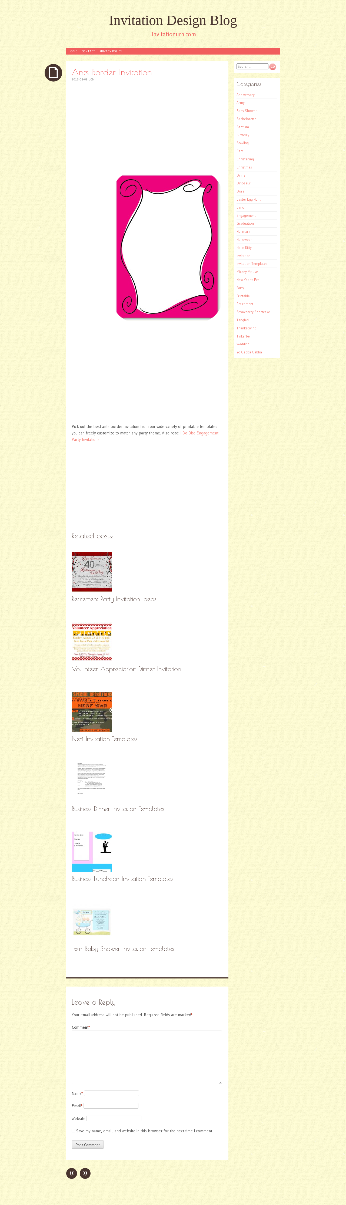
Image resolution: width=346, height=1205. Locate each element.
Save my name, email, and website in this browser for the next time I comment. (144, 1130)
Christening (245, 159)
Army (241, 102)
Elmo (240, 207)
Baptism (243, 127)
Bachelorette (246, 119)
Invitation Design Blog (173, 20)
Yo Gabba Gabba (249, 352)
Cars (240, 151)
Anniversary (246, 95)
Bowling (243, 143)
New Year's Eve (248, 280)
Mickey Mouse (247, 271)
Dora (240, 191)
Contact (88, 51)
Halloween (244, 239)
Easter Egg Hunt (249, 199)
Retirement (245, 304)
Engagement (246, 215)
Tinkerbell (244, 336)
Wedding (243, 344)
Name (77, 1093)
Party (240, 288)
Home (72, 51)
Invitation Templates (252, 263)
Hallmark (243, 231)
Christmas (244, 167)
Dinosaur (244, 183)
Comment (81, 1027)
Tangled (243, 320)
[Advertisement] (147, 126)
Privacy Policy (110, 51)
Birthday (243, 135)
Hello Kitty (244, 247)
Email (77, 1105)
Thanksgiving (246, 328)
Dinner (242, 175)
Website (78, 1118)
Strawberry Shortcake (253, 312)
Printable (243, 296)
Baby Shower (247, 111)
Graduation (245, 223)
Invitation (244, 256)
